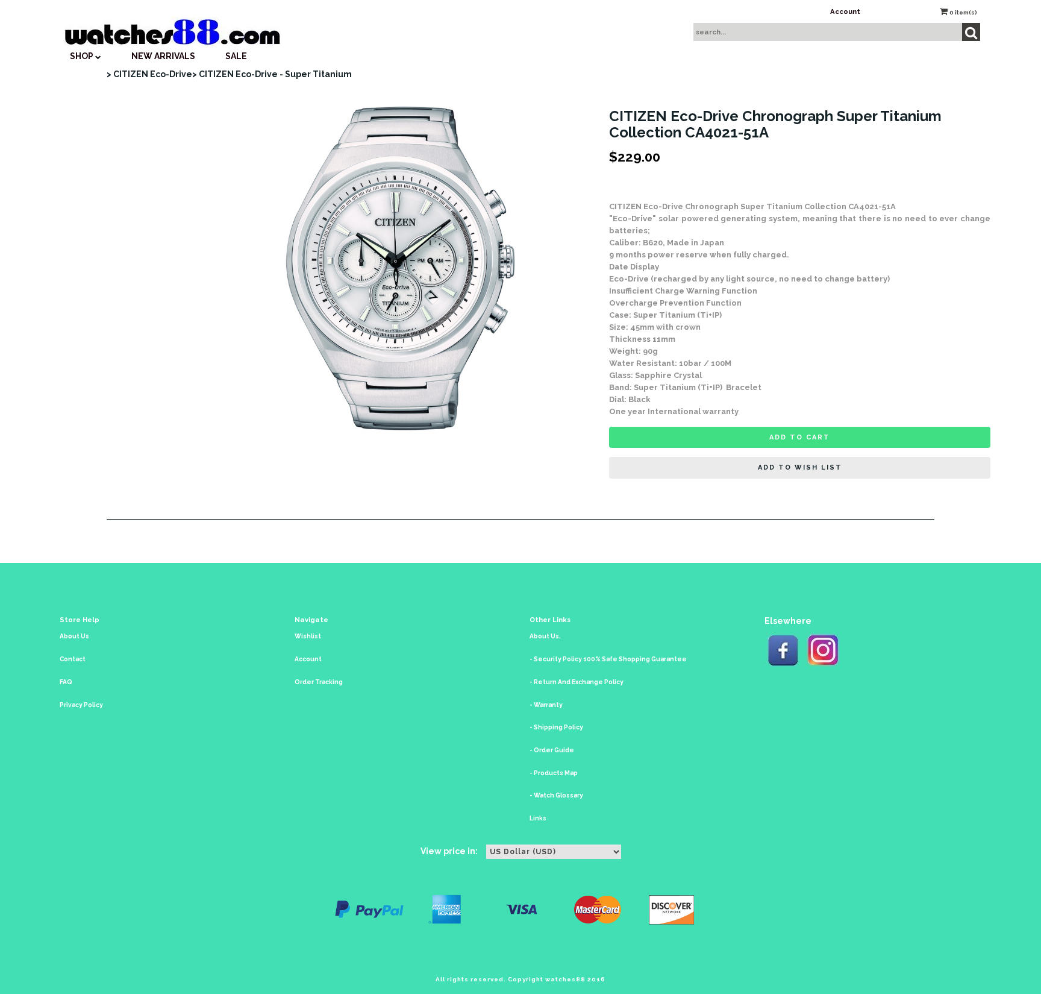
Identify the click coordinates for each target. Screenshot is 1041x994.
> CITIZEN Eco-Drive (149, 74)
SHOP (82, 56)
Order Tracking (319, 682)
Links (538, 818)
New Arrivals (163, 56)
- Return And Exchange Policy (577, 682)
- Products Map (554, 773)
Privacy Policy (81, 705)
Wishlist (308, 636)
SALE (236, 56)
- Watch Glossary (556, 795)
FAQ (66, 682)
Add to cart (799, 437)
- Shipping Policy (556, 727)
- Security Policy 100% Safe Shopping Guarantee (608, 659)
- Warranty (546, 705)
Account (845, 11)
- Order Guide (552, 750)
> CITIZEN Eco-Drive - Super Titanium (272, 74)
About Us (74, 636)
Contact (73, 659)
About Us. (545, 636)
